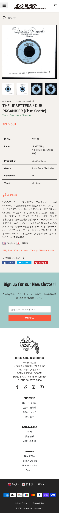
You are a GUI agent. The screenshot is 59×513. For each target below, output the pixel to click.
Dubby (34, 250)
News (29, 431)
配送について (29, 412)
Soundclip (11, 194)
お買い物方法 (29, 407)
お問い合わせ (29, 441)
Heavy (43, 250)
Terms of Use (38, 503)
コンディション (29, 402)
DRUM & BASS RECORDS (33, 508)
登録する (29, 317)
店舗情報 (29, 436)
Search (29, 470)
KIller (52, 250)
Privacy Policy (21, 503)
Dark (17, 250)
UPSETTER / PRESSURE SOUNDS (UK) (18, 101)
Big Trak (8, 250)
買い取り (29, 416)
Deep (25, 250)
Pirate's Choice (29, 465)
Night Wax (29, 456)
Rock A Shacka (29, 460)
